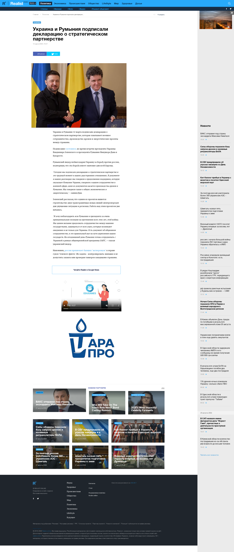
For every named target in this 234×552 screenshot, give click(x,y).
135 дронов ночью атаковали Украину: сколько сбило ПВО (213, 382)
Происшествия (77, 3)
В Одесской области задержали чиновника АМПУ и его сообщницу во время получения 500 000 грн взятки (215, 351)
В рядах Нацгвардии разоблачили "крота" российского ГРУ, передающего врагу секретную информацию (215, 274)
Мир (116, 3)
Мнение (58, 9)
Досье (138, 3)
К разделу (161, 14)
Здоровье (127, 3)
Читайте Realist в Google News (86, 270)
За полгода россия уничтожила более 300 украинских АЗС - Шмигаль (214, 195)
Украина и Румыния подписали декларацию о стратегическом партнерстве (68, 14)
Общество (93, 3)
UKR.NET (133, 483)
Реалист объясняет (100, 9)
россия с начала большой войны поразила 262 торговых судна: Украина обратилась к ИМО (215, 242)
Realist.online (46, 531)
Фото (70, 9)
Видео (82, 9)
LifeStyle (106, 3)
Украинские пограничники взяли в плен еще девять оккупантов (215, 336)
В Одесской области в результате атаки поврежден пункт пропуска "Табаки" (213, 396)
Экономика (60, 3)
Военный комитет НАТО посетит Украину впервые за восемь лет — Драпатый (215, 226)
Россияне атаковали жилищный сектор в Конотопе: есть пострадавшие (215, 257)
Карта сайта (37, 528)
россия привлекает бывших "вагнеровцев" (85, 250)
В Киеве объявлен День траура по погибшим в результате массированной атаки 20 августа (215, 321)
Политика (45, 3)
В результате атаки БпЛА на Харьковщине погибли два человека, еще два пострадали (214, 368)
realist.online (37, 536)
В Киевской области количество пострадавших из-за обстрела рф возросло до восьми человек (215, 441)
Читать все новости (209, 455)
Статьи (44, 9)
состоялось (71, 148)
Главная (35, 14)
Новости (40, 392)
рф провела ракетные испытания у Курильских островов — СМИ (215, 289)
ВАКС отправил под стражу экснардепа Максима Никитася (214, 134)
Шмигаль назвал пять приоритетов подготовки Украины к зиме (211, 211)
